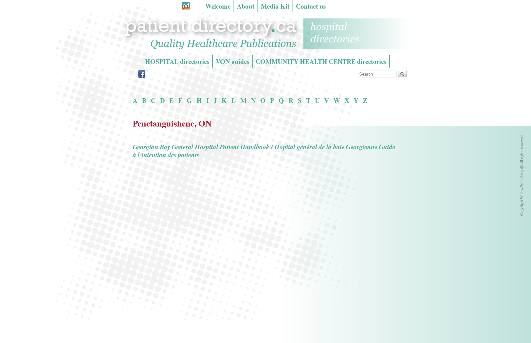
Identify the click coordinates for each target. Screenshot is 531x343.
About (245, 6)
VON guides (232, 61)
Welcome (217, 6)
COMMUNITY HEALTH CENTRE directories (321, 61)
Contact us (311, 6)
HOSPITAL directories (177, 61)
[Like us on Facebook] (141, 76)
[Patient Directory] (265, 33)
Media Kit (275, 6)
